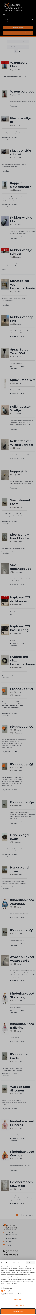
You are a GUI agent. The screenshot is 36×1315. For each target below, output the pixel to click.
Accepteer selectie (18, 1305)
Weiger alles (18, 1299)
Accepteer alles (18, 1311)
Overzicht (31, 1262)
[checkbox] (6, 1288)
